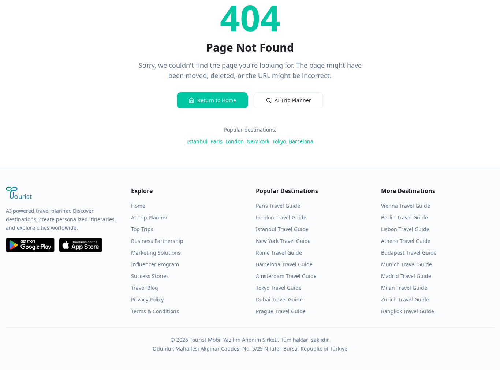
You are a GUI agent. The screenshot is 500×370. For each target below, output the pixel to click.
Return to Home (216, 100)
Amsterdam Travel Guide (286, 276)
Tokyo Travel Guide (279, 287)
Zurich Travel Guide (405, 299)
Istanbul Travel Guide (282, 229)
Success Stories (150, 276)
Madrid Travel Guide (406, 276)
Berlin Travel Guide (404, 217)
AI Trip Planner (293, 100)
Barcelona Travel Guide (284, 264)
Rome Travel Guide (279, 252)
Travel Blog (144, 287)
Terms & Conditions (155, 311)
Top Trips (142, 229)
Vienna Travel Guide (405, 205)
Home (138, 205)
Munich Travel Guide (406, 264)
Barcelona (301, 141)
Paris (216, 141)
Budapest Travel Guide (409, 252)
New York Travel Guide (283, 240)
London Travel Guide (281, 217)
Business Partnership (157, 240)
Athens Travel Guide (405, 240)
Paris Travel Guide (278, 205)
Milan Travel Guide (404, 287)
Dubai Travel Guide (279, 299)
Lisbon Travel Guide (405, 229)
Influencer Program (155, 264)
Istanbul (197, 141)
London (234, 141)
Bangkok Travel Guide (407, 311)
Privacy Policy (147, 299)
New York (258, 141)
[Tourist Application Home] (62, 193)
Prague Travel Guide (281, 311)
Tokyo (279, 141)
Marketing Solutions (155, 252)
